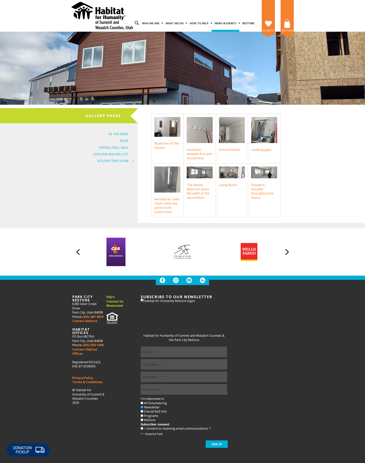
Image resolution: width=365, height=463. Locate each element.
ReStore (248, 23)
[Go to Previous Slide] (78, 252)
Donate (268, 30)
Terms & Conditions (87, 382)
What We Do (175, 23)
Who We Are (150, 23)
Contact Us (114, 301)
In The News (118, 134)
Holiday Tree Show (112, 161)
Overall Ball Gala (113, 147)
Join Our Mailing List (111, 154)
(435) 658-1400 (93, 345)
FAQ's (110, 297)
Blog (124, 141)
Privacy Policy (82, 378)
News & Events (225, 23)
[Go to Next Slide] (287, 252)
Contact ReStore (85, 321)
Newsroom (114, 305)
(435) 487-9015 (93, 317)
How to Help (199, 23)
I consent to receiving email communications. (177, 428)
